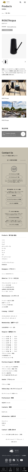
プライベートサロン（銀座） (8, 353)
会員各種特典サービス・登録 (8, 327)
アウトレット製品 (6, 384)
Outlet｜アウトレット (8, 379)
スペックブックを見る (14, 224)
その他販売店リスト (6, 355)
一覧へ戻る (7, 13)
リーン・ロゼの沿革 (6, 285)
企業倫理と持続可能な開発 (8, 289)
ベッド (3, 242)
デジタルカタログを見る (14, 217)
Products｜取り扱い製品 (9, 235)
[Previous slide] (3, 61)
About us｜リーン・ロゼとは (10, 278)
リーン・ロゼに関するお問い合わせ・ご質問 (12, 434)
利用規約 (24, 455)
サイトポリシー (17, 455)
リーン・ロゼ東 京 (6, 338)
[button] (5, 61)
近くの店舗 (25, 470)
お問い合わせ (14, 441)
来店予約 (10, 470)
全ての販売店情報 (12, 160)
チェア (3, 244)
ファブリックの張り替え (7, 304)
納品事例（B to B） (6, 402)
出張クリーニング (6, 302)
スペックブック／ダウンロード (9, 318)
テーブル (4, 248)
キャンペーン (5, 421)
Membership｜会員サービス (10, 322)
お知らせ (4, 423)
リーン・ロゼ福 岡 (6, 351)
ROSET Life (4, 412)
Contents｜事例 (7, 407)
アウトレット (19, 439)
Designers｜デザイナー (9, 269)
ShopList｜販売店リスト (9, 332)
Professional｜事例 (8, 398)
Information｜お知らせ (9, 416)
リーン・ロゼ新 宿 (6, 340)
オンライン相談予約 (14, 203)
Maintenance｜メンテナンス (10, 296)
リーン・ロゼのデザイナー (8, 274)
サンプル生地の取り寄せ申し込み (9, 375)
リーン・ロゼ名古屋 (6, 345)
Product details (11, 134)
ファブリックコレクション (8, 262)
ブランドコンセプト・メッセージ (9, 283)
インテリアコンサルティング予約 (14, 199)
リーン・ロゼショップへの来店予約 (10, 366)
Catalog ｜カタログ (8, 311)
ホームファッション (6, 257)
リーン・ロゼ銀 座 (6, 336)
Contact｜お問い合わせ (9, 430)
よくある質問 (5, 307)
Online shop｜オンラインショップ (12, 389)
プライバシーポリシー (6, 455)
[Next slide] (25, 61)
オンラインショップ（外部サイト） (10, 393)
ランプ (3, 252)
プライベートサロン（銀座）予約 (9, 369)
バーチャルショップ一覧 (14, 177)
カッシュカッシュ (11, 26)
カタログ (17, 470)
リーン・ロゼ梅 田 (6, 347)
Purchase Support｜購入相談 (11, 362)
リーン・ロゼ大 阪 (6, 349)
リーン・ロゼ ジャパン (7, 291)
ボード (3, 250)
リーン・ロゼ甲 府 (6, 343)
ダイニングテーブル (6, 246)
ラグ (3, 254)
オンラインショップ (10, 439)
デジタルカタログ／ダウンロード (9, 316)
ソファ (3, 240)
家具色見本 (4, 264)
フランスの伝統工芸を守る (8, 287)
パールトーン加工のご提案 (8, 300)
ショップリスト (3, 470)
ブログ (15, 336)
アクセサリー (5, 259)
